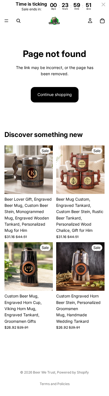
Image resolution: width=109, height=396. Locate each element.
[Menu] (6, 21)
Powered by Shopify (73, 372)
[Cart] (102, 21)
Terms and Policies (55, 384)
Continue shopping (54, 94)
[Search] (18, 21)
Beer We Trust (44, 372)
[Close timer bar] (103, 4)
